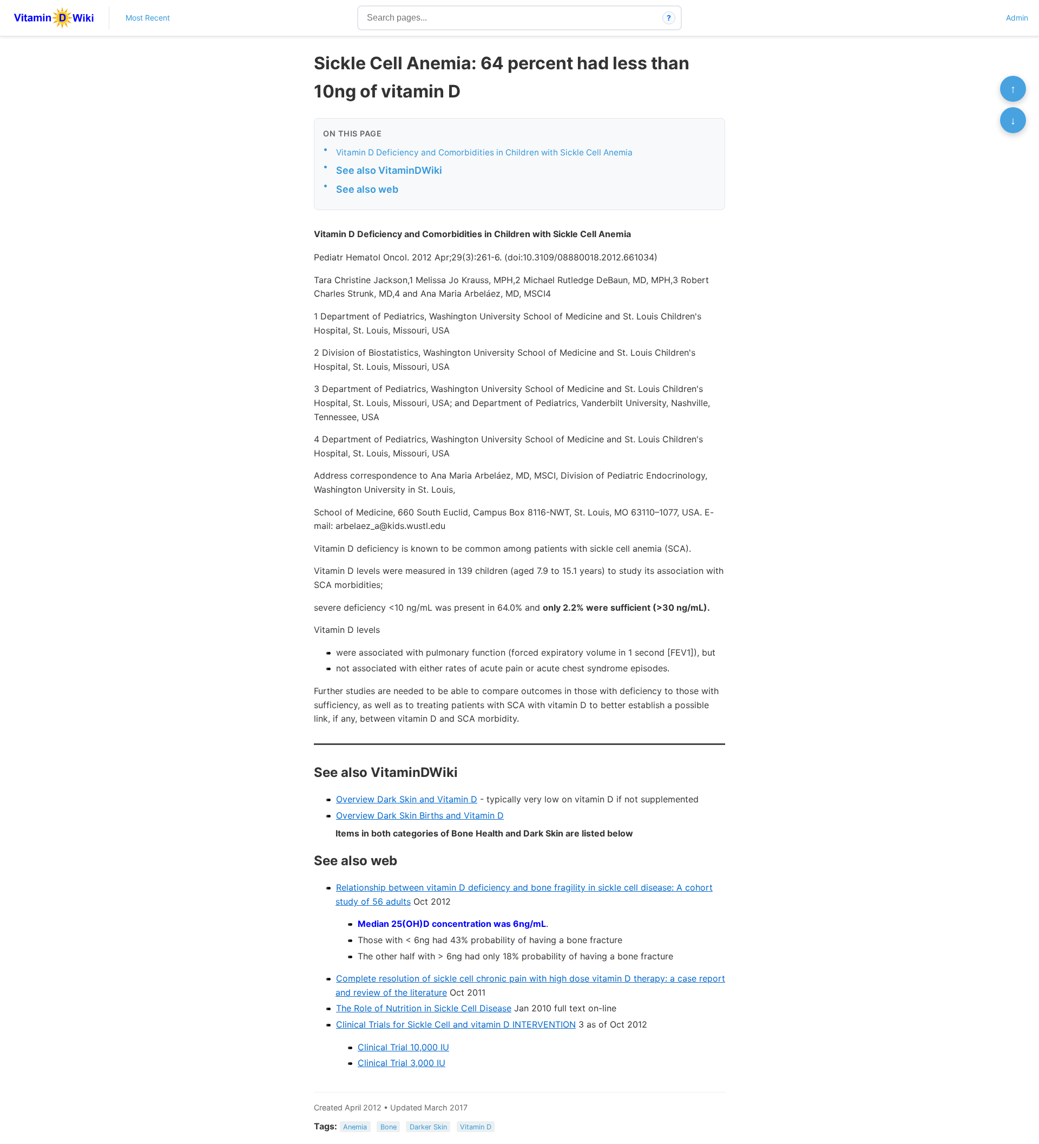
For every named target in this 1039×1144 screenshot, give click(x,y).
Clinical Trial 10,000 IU (403, 1047)
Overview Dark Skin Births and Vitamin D (420, 815)
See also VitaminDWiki (389, 170)
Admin (1017, 17)
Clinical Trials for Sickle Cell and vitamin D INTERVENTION (456, 1024)
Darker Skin (428, 1127)
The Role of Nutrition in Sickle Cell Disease (423, 1008)
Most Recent (148, 17)
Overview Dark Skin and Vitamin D (406, 799)
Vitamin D (475, 1127)
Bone (388, 1127)
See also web (367, 189)
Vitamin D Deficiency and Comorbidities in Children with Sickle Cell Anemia (484, 152)
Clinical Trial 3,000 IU (401, 1062)
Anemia (355, 1127)
